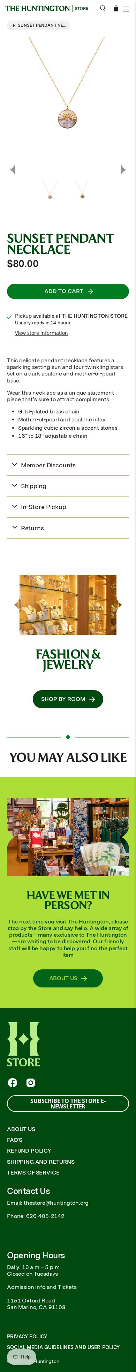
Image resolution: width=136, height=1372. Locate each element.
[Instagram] (30, 1082)
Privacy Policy (27, 1336)
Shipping (33, 486)
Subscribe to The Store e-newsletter (68, 1103)
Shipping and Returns (41, 1162)
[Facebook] (12, 1082)
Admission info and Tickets (42, 1287)
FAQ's (14, 1140)
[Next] (124, 169)
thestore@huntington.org (56, 1203)
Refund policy (29, 1150)
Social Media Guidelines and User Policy (63, 1347)
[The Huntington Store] (49, 8)
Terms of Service (33, 1172)
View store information (41, 333)
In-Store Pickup (43, 506)
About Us (21, 1129)
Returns (32, 528)
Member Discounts (48, 465)
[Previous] (12, 169)
